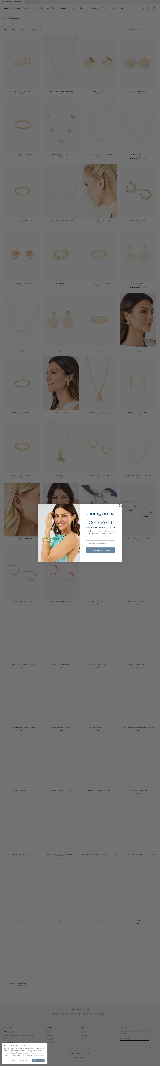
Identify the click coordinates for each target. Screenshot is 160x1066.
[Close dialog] (120, 506)
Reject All (24, 1060)
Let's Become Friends (101, 550)
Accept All (38, 1060)
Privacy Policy (22, 1055)
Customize (10, 1060)
